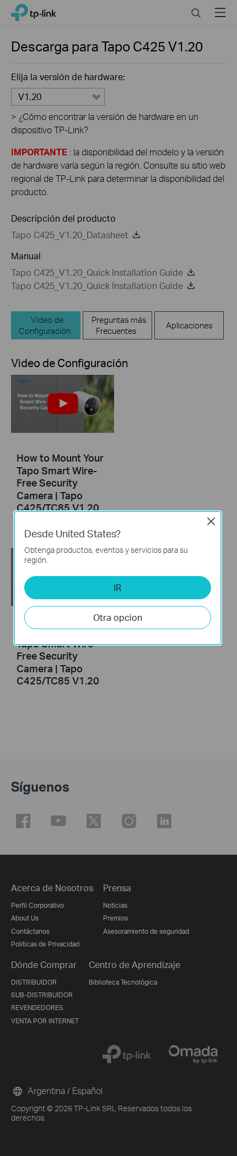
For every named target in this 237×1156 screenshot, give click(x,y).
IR (117, 587)
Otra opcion (117, 617)
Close (211, 521)
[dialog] (118, 578)
